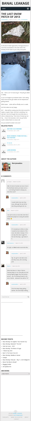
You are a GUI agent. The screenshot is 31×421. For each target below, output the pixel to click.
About (26, 417)
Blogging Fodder (7, 364)
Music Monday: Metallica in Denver (11, 355)
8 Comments (24, 19)
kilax (8, 210)
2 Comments (10, 144)
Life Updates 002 (7, 366)
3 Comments (10, 130)
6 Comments (10, 139)
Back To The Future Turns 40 (10, 353)
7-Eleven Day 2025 (7, 350)
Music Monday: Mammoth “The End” (12, 344)
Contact (16, 419)
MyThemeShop (18, 415)
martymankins (4, 19)
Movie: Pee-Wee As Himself (9, 362)
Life (19, 19)
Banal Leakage (15, 3)
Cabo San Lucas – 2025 (9, 346)
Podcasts (6, 417)
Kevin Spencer (10, 243)
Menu (4, 8)
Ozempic (5, 357)
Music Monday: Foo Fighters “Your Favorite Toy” (15, 341)
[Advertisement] (15, 318)
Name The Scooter (16, 417)
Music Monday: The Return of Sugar (12, 348)
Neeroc (9, 266)
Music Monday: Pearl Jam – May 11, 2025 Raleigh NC (16, 359)
